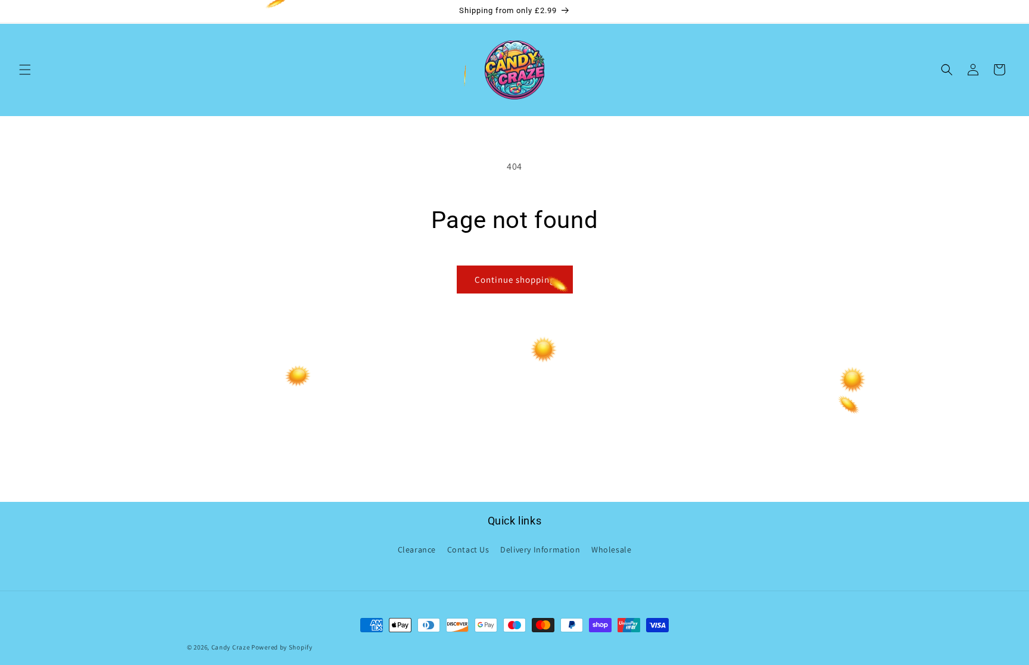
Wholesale (611, 549)
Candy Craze (230, 647)
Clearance (417, 549)
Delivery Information (540, 549)
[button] (25, 70)
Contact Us (468, 549)
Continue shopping (515, 279)
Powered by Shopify (282, 647)
